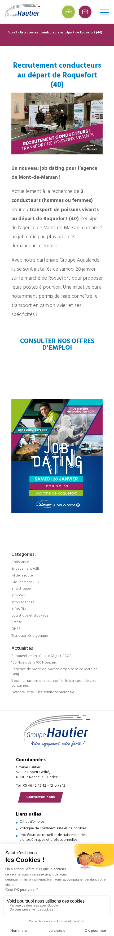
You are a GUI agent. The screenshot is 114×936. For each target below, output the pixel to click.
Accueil (12, 32)
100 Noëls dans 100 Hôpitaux (34, 663)
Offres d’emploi (32, 822)
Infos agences (22, 602)
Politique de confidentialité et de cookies (53, 828)
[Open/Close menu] (104, 12)
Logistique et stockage (30, 616)
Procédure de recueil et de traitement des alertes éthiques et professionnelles (53, 837)
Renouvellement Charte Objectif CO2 (41, 656)
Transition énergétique (29, 636)
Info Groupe (21, 589)
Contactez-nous (40, 797)
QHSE (15, 629)
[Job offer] (68, 12)
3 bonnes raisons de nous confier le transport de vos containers (53, 683)
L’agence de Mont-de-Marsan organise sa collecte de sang (54, 671)
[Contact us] (85, 12)
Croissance (20, 562)
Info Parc (18, 595)
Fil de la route (22, 576)
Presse (16, 622)
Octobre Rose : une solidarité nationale (42, 692)
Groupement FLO (25, 582)
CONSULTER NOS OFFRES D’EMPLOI (57, 344)
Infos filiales (20, 609)
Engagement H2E (25, 569)
